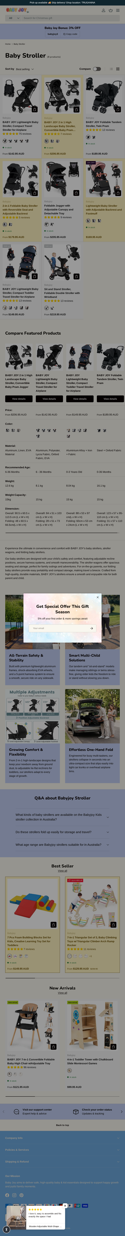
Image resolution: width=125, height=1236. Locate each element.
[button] (65, 1205)
